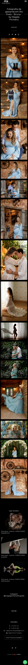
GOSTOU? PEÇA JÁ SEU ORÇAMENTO (14, 637)
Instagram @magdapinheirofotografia (14, 595)
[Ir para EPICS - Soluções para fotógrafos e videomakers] (14, 654)
